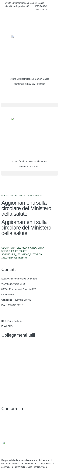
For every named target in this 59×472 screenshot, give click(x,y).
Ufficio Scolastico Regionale (15, 365)
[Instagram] (29, 21)
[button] (29, 105)
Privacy (5, 418)
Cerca (9, 94)
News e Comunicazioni (29, 195)
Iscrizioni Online (9, 360)
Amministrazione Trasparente (15, 349)
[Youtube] (29, 28)
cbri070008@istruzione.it (17, 9)
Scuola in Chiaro (9, 371)
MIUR (4, 355)
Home (4, 195)
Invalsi (4, 376)
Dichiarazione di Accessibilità (15, 423)
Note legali (6, 428)
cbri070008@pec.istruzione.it (15, 316)
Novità (12, 195)
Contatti (5, 344)
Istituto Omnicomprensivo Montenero (29, 161)
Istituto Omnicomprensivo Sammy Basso (29, 79)
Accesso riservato (10, 434)
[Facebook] (29, 15)
